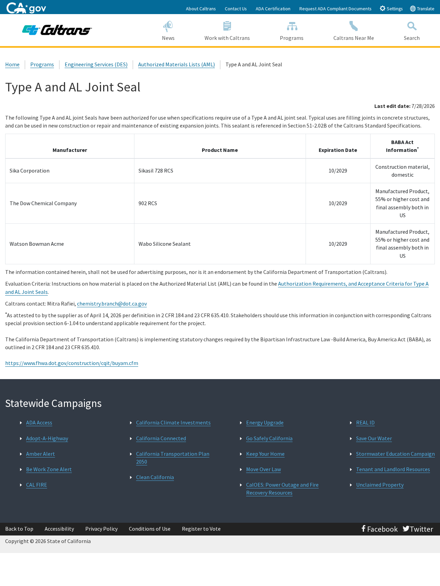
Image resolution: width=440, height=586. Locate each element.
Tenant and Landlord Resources (393, 469)
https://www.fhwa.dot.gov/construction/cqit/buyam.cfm (71, 363)
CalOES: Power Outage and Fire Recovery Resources (282, 488)
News (168, 37)
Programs (292, 37)
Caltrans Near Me (353, 37)
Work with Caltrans (227, 37)
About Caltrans (201, 8)
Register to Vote (201, 528)
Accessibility (59, 528)
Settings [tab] (394, 9)
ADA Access (39, 422)
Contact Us (236, 8)
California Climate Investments (173, 422)
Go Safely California (269, 438)
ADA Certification (273, 8)
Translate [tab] (425, 9)
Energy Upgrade (265, 422)
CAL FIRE (36, 484)
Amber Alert (40, 453)
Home (12, 64)
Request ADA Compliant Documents (335, 8)
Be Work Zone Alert (49, 469)
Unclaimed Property (380, 484)
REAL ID (365, 422)
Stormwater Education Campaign (395, 453)
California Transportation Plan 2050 (172, 457)
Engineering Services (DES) (96, 64)
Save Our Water (374, 438)
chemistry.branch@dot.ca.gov (112, 303)
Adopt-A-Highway (47, 438)
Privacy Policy (101, 528)
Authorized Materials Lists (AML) (176, 64)
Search (412, 37)
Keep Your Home (265, 453)
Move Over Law (263, 469)
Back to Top (19, 528)
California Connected (161, 438)
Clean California (155, 477)
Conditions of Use (149, 528)
